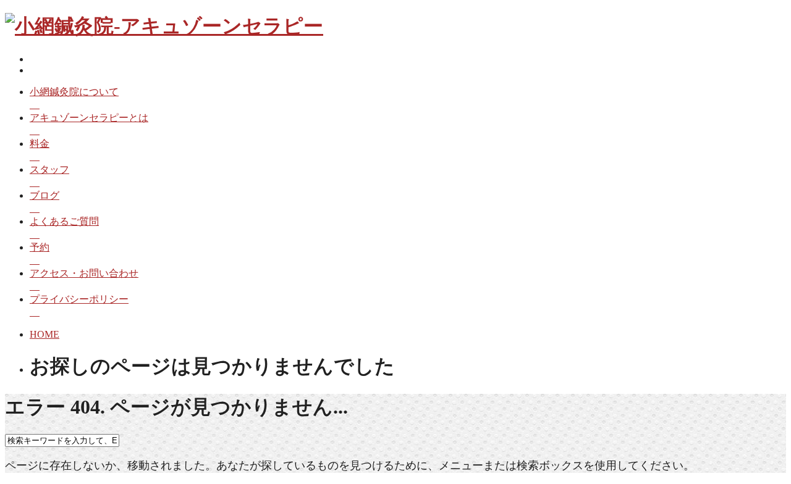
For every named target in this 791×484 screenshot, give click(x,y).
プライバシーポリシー (79, 299)
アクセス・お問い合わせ (84, 273)
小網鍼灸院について (74, 91)
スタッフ (49, 169)
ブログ (44, 195)
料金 (39, 143)
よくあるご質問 (64, 221)
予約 (39, 247)
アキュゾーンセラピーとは (89, 117)
